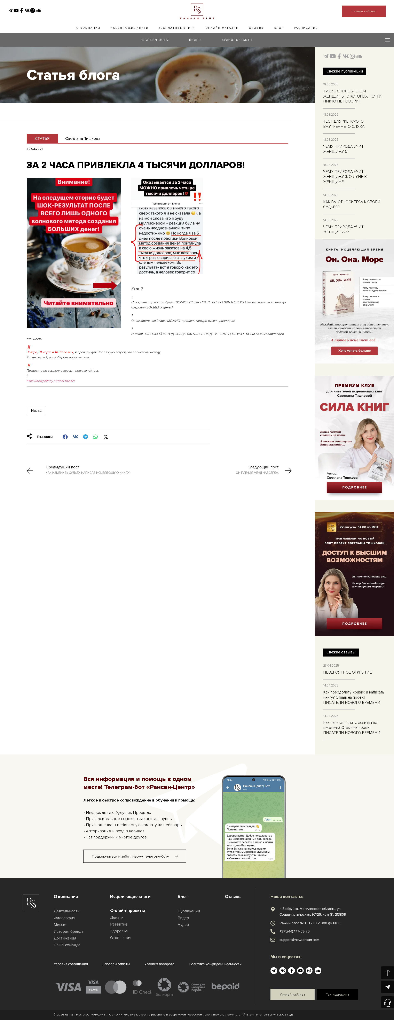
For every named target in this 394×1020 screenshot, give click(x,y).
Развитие (118, 924)
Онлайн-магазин (222, 28)
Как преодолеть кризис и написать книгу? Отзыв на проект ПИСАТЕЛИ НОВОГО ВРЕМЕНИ (353, 697)
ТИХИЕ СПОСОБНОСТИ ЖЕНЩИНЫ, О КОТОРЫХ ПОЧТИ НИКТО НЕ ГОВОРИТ (352, 96)
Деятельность (66, 911)
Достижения (65, 938)
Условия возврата (159, 964)
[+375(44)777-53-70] (272, 931)
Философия (64, 918)
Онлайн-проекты (127, 910)
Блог (279, 28)
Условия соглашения (71, 964)
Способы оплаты (116, 964)
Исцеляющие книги (130, 28)
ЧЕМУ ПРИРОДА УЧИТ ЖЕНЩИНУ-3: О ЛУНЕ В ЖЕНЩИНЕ (345, 176)
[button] (65, 437)
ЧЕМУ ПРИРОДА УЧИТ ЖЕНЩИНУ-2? (343, 230)
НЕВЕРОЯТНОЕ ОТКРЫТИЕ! (347, 672)
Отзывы (256, 28)
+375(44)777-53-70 (294, 931)
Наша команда (67, 945)
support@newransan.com (299, 940)
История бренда (69, 931)
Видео (183, 918)
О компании (88, 28)
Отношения (120, 938)
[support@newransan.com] (272, 939)
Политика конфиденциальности (215, 964)
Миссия (61, 924)
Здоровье (119, 931)
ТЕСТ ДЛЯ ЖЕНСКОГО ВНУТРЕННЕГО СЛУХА (343, 124)
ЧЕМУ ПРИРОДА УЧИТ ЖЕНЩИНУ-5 (343, 149)
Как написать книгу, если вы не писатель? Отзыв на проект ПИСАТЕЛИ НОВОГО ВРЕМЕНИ (351, 727)
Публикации (189, 911)
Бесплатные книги (177, 28)
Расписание (306, 28)
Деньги (117, 917)
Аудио (183, 924)
